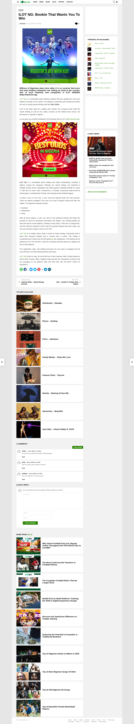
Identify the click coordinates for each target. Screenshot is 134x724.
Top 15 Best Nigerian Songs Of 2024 (59, 672)
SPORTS (61, 2)
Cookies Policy (102, 721)
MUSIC (48, 2)
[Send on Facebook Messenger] (31, 269)
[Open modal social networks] (49, 269)
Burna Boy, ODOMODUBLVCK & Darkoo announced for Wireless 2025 (102, 171)
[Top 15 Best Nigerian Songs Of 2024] (28, 672)
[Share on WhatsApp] (21, 269)
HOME (35, 2)
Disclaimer (94, 721)
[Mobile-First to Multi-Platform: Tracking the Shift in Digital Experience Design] (28, 600)
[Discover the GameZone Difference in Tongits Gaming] (28, 618)
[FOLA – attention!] (28, 339)
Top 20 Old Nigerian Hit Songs (56, 690)
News (92, 148)
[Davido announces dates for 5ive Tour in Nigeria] (101, 146)
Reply (23, 457)
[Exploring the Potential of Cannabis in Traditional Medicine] (28, 636)
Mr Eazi (99, 720)
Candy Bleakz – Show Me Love (56, 357)
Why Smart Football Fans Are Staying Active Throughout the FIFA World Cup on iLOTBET (61, 545)
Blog (30, 534)
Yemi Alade (71, 721)
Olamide (87, 720)
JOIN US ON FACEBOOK (97, 192)
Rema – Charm (99, 43)
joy (52, 239)
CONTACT (69, 2)
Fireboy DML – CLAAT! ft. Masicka (105, 53)
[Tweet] (35, 269)
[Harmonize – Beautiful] (28, 411)
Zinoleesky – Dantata (52, 303)
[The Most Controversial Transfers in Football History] (28, 563)
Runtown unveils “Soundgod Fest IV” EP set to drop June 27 (101, 181)
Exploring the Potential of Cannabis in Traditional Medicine (59, 636)
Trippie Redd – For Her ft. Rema (104, 68)
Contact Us (86, 721)
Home (69, 720)
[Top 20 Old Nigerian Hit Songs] (28, 690)
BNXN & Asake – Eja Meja (102, 88)
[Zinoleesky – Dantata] (28, 303)
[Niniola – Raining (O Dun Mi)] (28, 393)
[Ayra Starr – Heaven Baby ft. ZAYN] (28, 429)
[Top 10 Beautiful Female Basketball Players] (28, 708)
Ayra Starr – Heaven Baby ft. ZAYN (58, 429)
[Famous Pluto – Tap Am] (28, 375)
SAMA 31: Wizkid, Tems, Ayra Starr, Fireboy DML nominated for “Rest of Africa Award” (100, 160)
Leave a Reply (78, 447)
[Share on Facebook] (25, 269)
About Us (78, 721)
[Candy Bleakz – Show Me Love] (28, 357)
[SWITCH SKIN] (117, 1)
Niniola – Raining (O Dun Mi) (55, 393)
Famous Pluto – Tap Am (53, 375)
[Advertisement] (101, 20)
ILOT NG (23, 99)
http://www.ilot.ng (72, 119)
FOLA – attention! (50, 339)
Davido (75, 720)
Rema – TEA (98, 78)
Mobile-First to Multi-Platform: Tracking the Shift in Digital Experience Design (60, 599)
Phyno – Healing (50, 321)
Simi (104, 720)
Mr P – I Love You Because (103, 73)
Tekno (93, 720)
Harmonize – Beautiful (52, 411)
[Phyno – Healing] (28, 321)
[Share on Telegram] (45, 269)
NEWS (41, 2)
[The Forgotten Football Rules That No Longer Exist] (28, 581)
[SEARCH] (114, 2)
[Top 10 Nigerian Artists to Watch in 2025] (28, 654)
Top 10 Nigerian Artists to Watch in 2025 (60, 654)
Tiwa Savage (110, 720)
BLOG (54, 2)
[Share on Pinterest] (38, 269)
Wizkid (81, 720)
